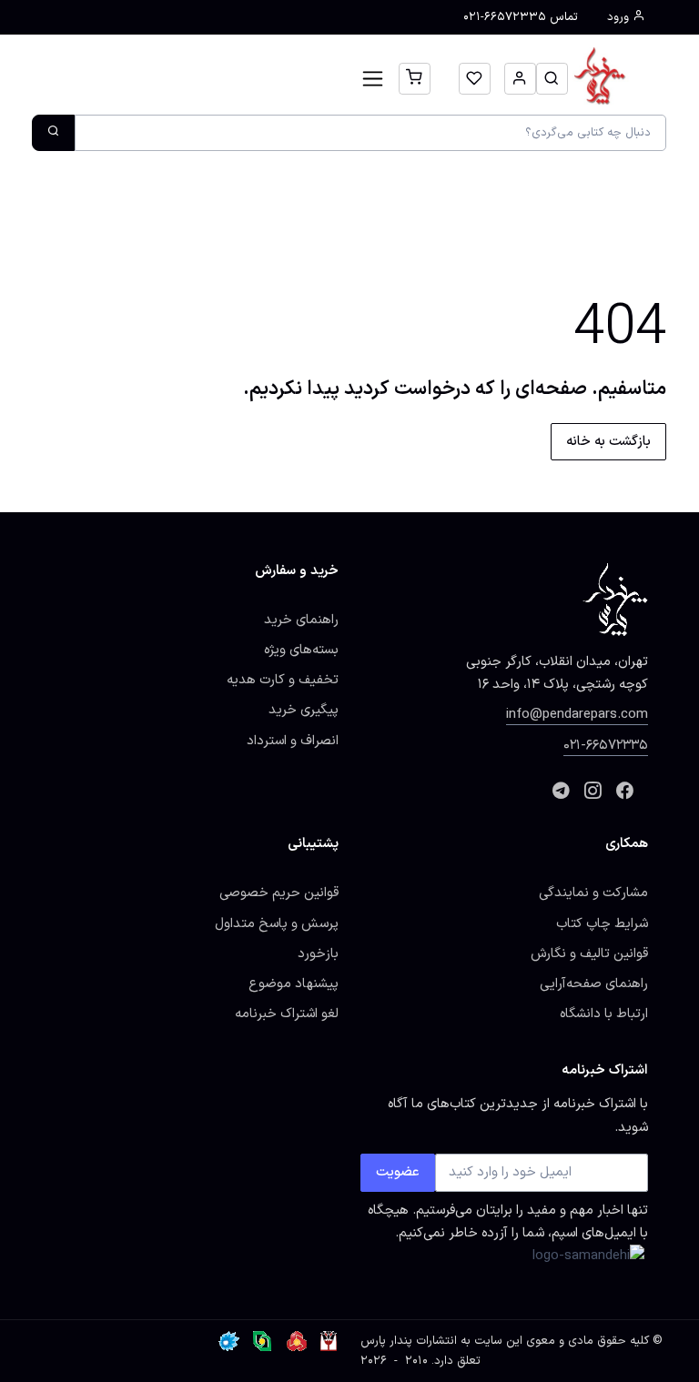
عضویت (398, 1172)
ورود (620, 17)
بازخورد (318, 953)
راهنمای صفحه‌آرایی (594, 983)
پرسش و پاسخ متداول (277, 923)
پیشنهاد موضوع (293, 983)
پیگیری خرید (303, 710)
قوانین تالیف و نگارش (589, 953)
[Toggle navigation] (372, 78)
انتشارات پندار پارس (408, 1341)
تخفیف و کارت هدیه (283, 680)
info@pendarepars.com (577, 714)
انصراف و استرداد (293, 741)
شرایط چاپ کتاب (602, 923)
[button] (552, 79)
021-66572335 (605, 745)
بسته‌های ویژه (301, 650)
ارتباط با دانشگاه (604, 1014)
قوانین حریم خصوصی (279, 893)
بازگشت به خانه (608, 441)
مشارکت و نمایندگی (593, 893)
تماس (520, 17)
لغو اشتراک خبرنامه (287, 1014)
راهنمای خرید (301, 620)
